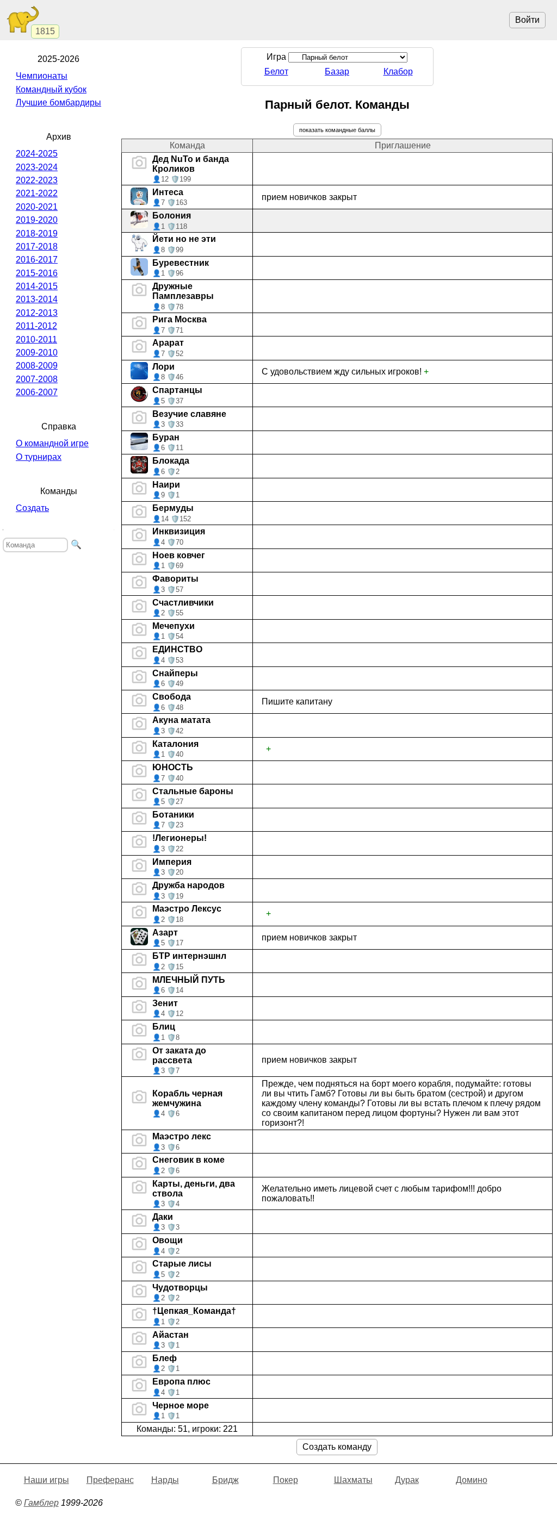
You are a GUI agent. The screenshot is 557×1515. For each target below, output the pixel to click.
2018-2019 (37, 233)
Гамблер (41, 1502)
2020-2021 (37, 206)
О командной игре (52, 443)
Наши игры (46, 1480)
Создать (32, 508)
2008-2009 (37, 365)
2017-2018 (37, 246)
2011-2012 (36, 326)
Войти (527, 19)
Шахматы (353, 1480)
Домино (471, 1480)
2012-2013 (37, 312)
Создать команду (337, 1446)
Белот (276, 71)
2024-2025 (37, 153)
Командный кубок (51, 89)
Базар (337, 71)
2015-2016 (37, 273)
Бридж (225, 1480)
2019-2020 (37, 220)
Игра (277, 56)
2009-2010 (37, 352)
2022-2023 (37, 180)
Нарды (165, 1480)
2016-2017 (37, 259)
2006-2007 (37, 392)
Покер (285, 1480)
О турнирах (38, 457)
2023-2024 (37, 167)
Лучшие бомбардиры (58, 102)
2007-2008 (37, 379)
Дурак (407, 1480)
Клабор (398, 71)
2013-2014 (37, 299)
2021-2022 (37, 193)
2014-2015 (37, 286)
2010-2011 (36, 339)
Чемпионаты (41, 75)
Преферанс (110, 1480)
